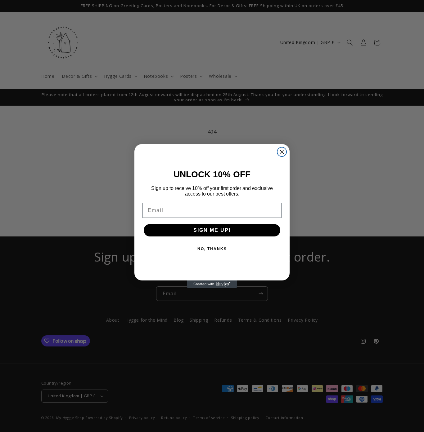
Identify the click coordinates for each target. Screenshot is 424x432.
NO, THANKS (212, 249)
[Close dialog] (281, 151)
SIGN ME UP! (212, 230)
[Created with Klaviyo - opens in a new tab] (212, 284)
